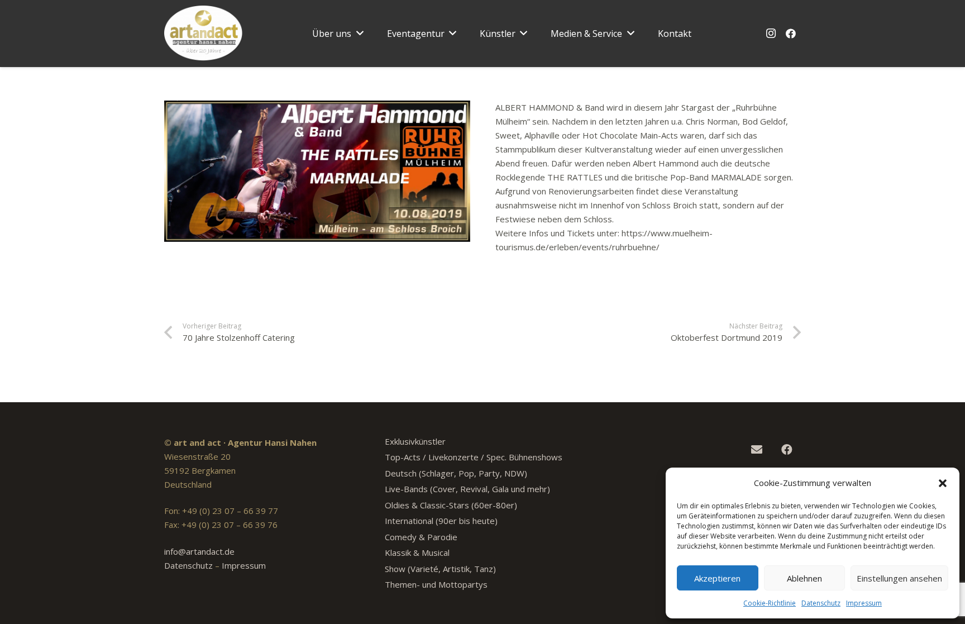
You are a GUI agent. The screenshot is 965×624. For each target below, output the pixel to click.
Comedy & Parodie (421, 536)
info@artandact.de (199, 551)
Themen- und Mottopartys (436, 584)
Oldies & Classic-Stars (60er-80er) (451, 505)
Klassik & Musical (417, 552)
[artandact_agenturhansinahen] (203, 33)
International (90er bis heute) (441, 520)
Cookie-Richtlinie (769, 603)
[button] (942, 483)
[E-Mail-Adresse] (757, 450)
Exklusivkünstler (415, 441)
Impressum (864, 603)
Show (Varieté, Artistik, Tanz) (440, 568)
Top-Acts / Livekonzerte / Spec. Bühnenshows (473, 457)
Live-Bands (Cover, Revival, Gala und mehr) (467, 488)
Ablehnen (804, 578)
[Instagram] (771, 33)
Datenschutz (820, 603)
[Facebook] (791, 33)
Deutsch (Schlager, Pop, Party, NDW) (456, 473)
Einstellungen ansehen (899, 578)
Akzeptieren (717, 578)
